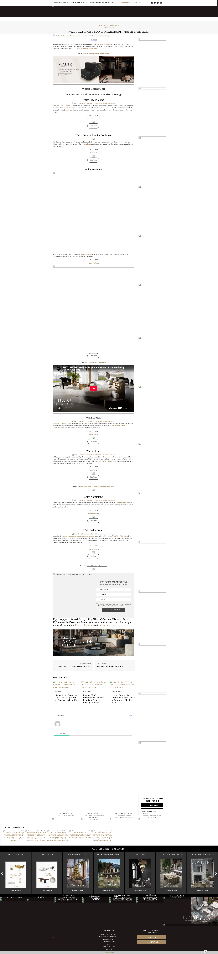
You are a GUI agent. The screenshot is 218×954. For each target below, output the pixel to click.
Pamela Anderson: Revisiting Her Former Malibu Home (97, 487)
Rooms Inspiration (123, 3)
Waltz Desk (87, 144)
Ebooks (134, 3)
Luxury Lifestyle (95, 3)
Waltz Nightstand (93, 514)
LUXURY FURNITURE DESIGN (109, 936)
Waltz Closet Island (93, 119)
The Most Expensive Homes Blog (85, 48)
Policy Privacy (109, 947)
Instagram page (107, 625)
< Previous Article (84, 663)
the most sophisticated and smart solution (79, 536)
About (109, 944)
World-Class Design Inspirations (97, 566)
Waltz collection (103, 44)
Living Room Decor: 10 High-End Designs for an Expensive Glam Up (66, 697)
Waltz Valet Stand (121, 536)
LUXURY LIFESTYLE (109, 939)
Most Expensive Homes (61, 3)
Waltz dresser (61, 423)
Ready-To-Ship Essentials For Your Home (96, 53)
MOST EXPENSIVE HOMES (109, 934)
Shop (141, 3)
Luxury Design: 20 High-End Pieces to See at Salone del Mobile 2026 (123, 699)
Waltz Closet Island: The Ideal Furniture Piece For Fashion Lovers (114, 668)
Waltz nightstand (122, 503)
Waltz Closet (107, 461)
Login (129, 716)
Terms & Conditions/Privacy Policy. (111, 605)
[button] (215, 873)
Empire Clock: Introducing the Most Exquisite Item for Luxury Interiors (93, 699)
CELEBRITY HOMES (108, 3)
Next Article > (102, 663)
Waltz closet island (63, 106)
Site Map (109, 949)
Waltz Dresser (93, 434)
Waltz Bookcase (86, 254)
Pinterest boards (84, 625)
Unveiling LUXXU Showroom (97, 362)
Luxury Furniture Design (79, 3)
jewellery (67, 110)
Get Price (93, 126)
